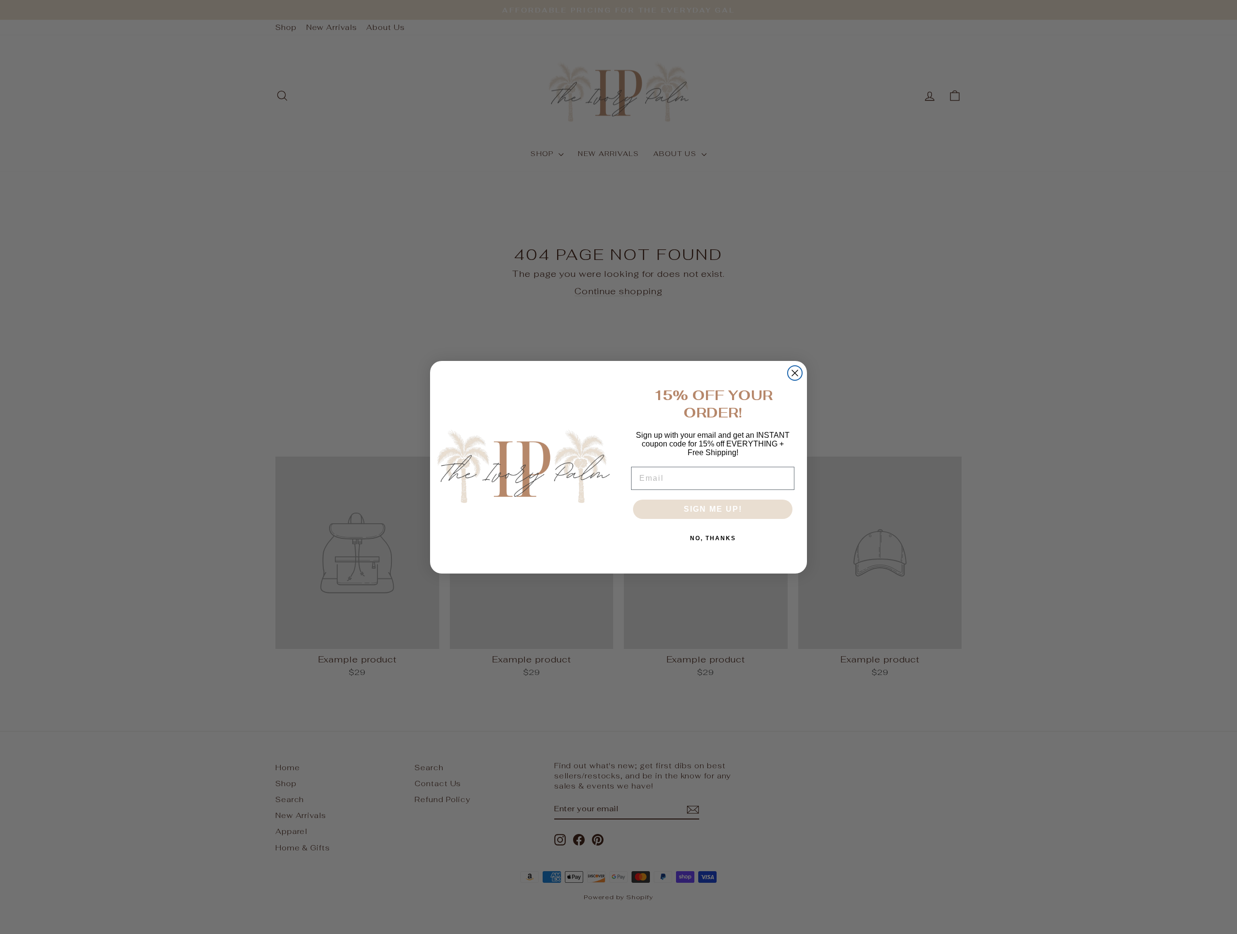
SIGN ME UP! (713, 509)
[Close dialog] (795, 373)
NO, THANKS (713, 538)
